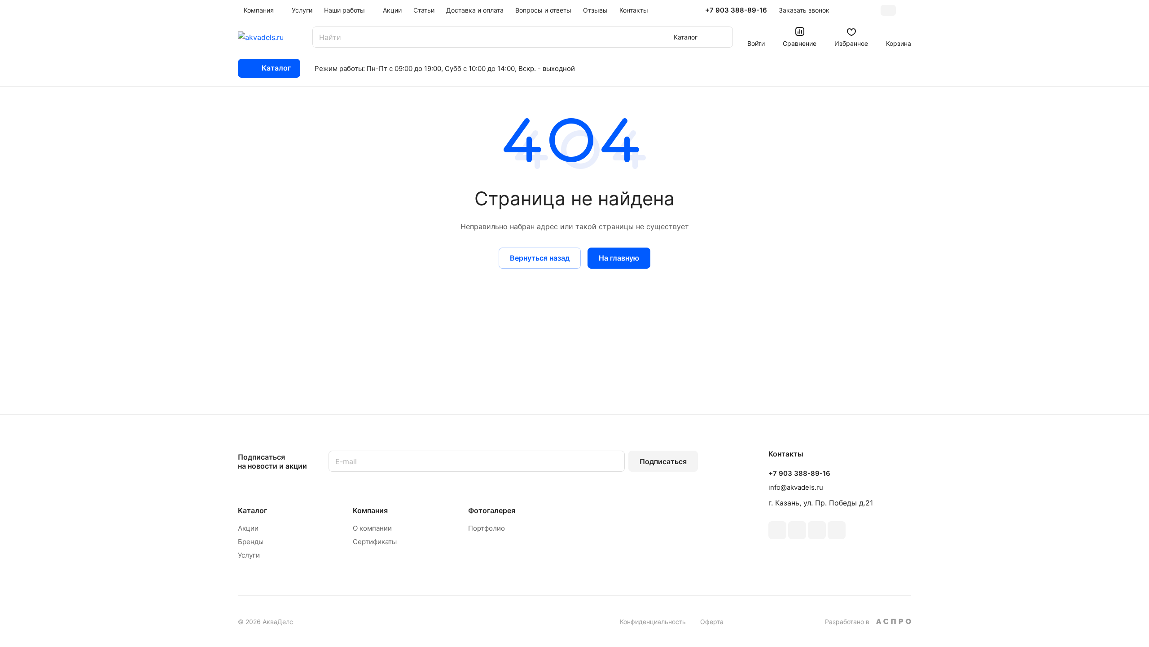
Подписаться (663, 461)
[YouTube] (817, 530)
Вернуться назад (540, 257)
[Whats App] (837, 530)
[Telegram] (797, 530)
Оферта (712, 621)
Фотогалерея (491, 510)
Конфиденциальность (653, 621)
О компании (372, 528)
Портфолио (486, 528)
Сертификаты (375, 541)
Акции (248, 528)
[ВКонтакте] (777, 530)
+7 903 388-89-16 (736, 10)
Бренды (250, 541)
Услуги (249, 555)
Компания (370, 510)
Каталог (252, 510)
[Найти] (721, 37)
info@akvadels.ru (795, 487)
